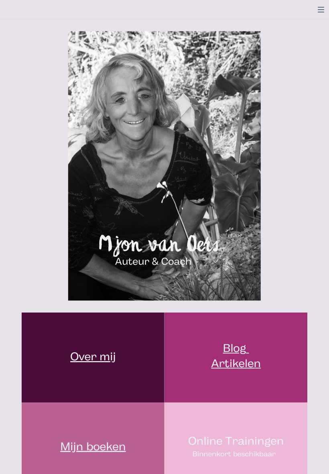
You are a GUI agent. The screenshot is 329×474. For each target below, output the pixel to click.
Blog (234, 349)
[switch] (321, 9)
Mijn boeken (93, 447)
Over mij (93, 357)
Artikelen (236, 364)
